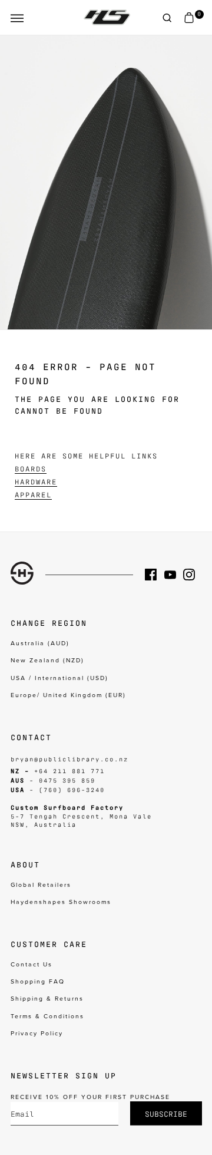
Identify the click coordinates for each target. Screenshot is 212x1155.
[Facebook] (154, 574)
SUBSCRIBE (166, 1113)
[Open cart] (189, 18)
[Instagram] (192, 574)
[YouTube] (173, 574)
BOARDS (31, 468)
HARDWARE (36, 481)
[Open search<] (167, 18)
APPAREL (33, 494)
